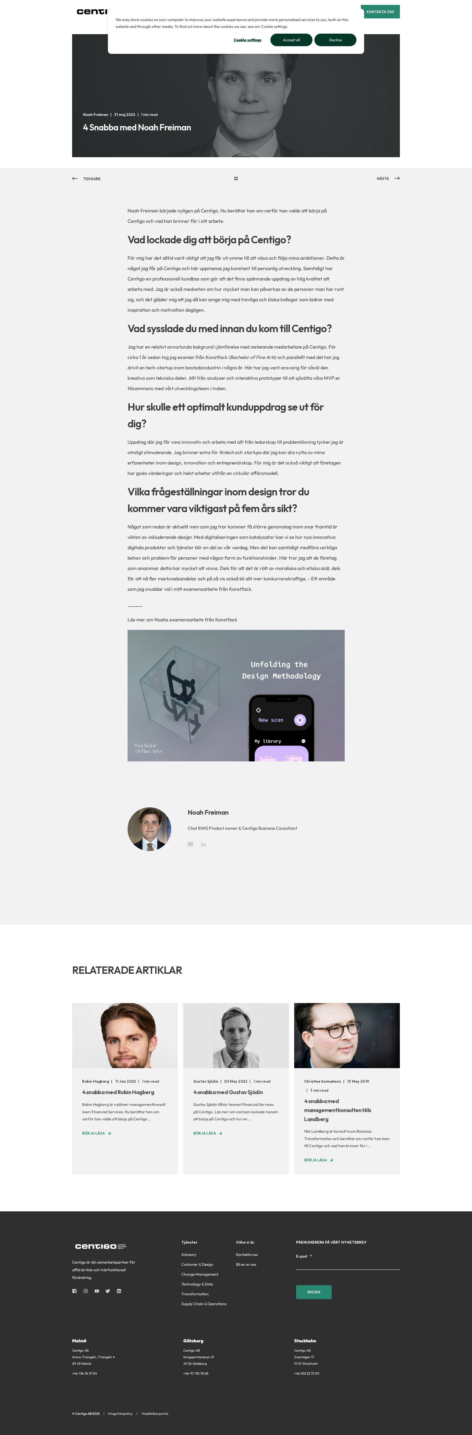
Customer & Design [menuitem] (197, 1264)
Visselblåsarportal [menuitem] (154, 1413)
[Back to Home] (105, 11)
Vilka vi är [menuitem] (245, 1242)
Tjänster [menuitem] (189, 1242)
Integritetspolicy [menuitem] (120, 1413)
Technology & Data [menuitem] (197, 1284)
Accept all (291, 39)
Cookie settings (247, 39)
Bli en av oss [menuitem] (246, 1264)
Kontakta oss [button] (380, 11)
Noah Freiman (95, 114)
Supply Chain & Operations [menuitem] (203, 1303)
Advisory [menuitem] (188, 1254)
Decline (335, 39)
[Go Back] (236, 178)
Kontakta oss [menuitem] (247, 1254)
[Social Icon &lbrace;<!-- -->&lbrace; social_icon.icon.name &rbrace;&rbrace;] (76, 1291)
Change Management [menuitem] (199, 1274)
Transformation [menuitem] (195, 1293)
